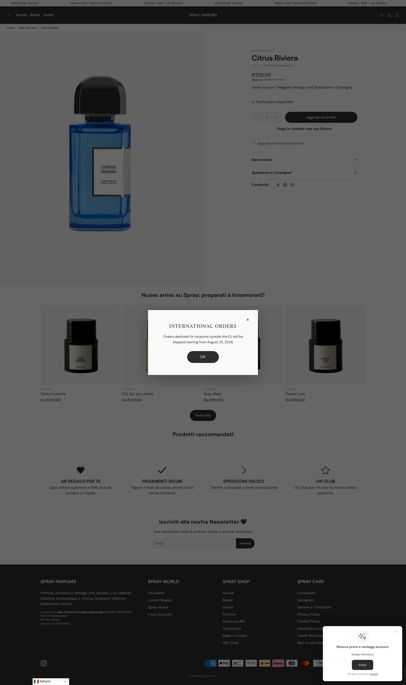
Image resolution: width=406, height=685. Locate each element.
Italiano (45, 681)
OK (203, 356)
